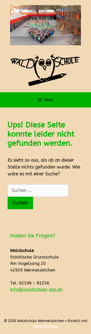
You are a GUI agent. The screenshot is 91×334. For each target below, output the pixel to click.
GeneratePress (45, 326)
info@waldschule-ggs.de (36, 289)
